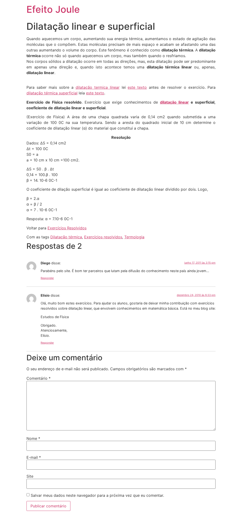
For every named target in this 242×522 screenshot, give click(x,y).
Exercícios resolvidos (103, 237)
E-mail (33, 457)
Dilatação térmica (66, 237)
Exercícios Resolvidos (67, 228)
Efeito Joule (53, 9)
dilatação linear (174, 102)
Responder (47, 278)
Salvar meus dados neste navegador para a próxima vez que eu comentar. (97, 495)
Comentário (38, 378)
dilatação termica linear (98, 87)
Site (29, 476)
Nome (33, 438)
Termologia (134, 237)
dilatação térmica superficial (52, 93)
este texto (137, 87)
